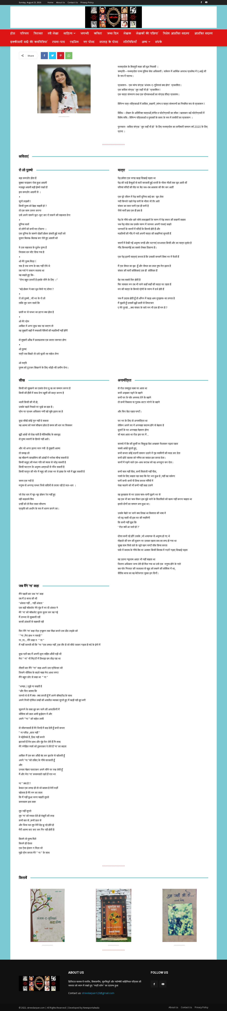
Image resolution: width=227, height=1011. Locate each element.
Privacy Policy (201, 1007)
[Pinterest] (60, 55)
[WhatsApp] (68, 55)
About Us (173, 1007)
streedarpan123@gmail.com (98, 993)
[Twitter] (52, 55)
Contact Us (186, 1007)
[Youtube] (206, 3)
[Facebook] (201, 3)
